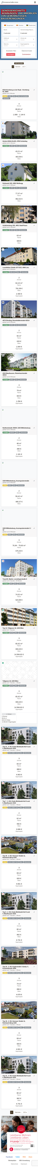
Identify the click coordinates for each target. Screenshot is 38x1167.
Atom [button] (30, 1157)
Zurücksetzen (26, 54)
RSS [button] (24, 1157)
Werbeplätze (12, 1160)
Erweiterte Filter (11, 51)
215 (24, 66)
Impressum (24, 1164)
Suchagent (10, 54)
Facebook (9, 1157)
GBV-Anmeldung (24, 1160)
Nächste (18, 66)
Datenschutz (14, 1164)
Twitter (17, 1157)
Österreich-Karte (27, 51)
